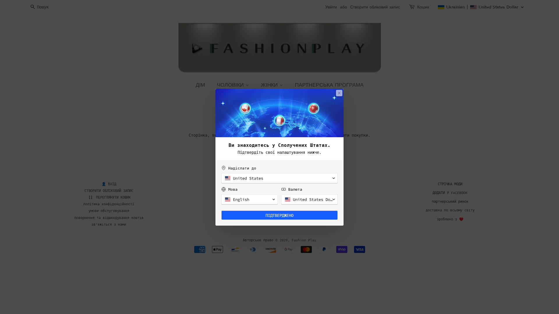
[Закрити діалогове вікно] (339, 93)
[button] (279, 178)
